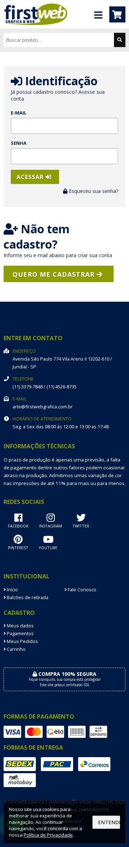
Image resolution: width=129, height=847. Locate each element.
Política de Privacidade (48, 835)
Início (12, 590)
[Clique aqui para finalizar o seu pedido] (117, 14)
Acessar (31, 177)
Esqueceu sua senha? (92, 191)
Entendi (109, 822)
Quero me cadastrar (55, 274)
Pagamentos (20, 634)
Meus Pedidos (22, 641)
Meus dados (20, 626)
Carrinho (15, 649)
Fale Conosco (81, 590)
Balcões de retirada (27, 598)
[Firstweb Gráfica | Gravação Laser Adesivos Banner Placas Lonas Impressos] (39, 26)
